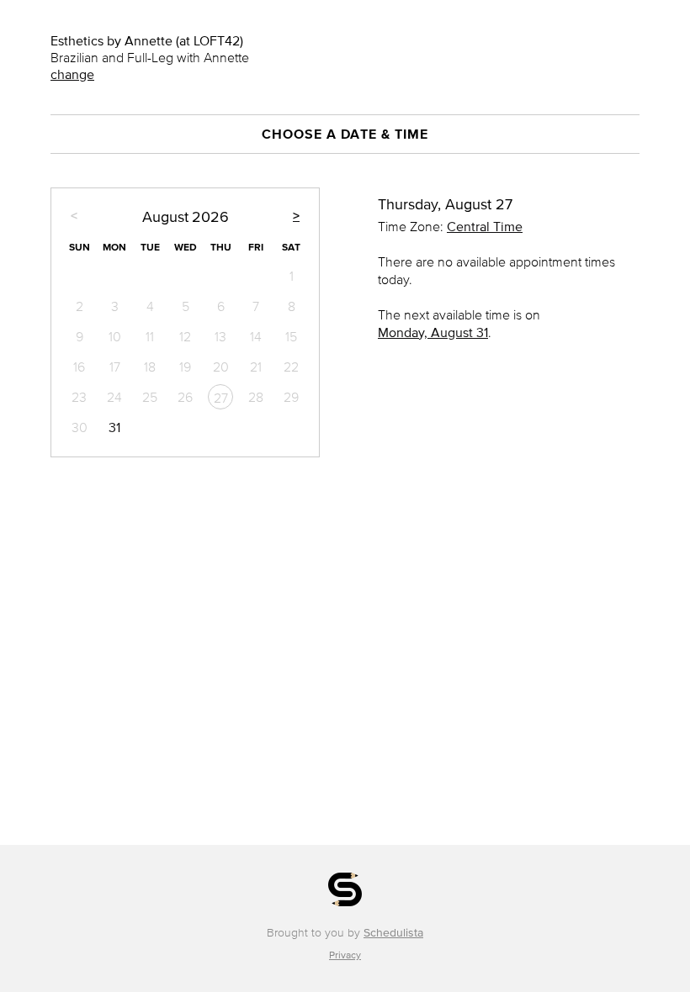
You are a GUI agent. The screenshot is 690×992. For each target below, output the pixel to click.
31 (114, 427)
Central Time (485, 226)
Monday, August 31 (433, 332)
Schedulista (393, 932)
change (72, 74)
